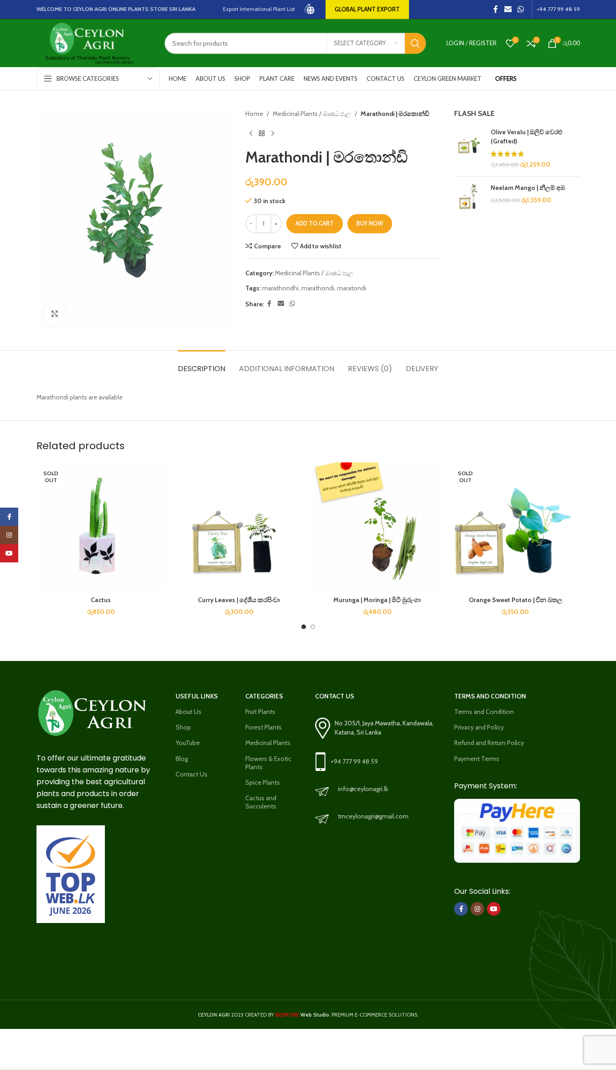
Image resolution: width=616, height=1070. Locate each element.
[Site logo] (310, 9)
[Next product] (272, 133)
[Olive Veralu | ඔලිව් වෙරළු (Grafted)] (469, 148)
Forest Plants (263, 727)
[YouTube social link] (494, 909)
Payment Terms (476, 759)
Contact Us (191, 774)
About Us (189, 712)
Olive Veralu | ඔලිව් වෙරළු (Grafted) (526, 136)
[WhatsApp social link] (520, 9)
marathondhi (280, 288)
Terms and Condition (484, 712)
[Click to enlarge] (54, 313)
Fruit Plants (260, 712)
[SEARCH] (415, 43)
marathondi (317, 288)
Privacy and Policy (479, 727)
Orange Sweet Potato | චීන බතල (515, 600)
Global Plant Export (367, 9)
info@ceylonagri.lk (363, 789)
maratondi (351, 288)
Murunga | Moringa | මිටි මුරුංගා (377, 600)
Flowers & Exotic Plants (268, 763)
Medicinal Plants (267, 743)
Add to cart (314, 223)
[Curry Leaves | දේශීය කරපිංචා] (239, 527)
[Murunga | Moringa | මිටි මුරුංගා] (377, 527)
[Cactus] (101, 527)
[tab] (201, 364)
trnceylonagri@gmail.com (373, 816)
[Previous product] (250, 133)
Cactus (101, 600)
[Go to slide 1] (303, 626)
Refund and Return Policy (489, 743)
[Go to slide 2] (313, 626)
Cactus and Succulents (260, 802)
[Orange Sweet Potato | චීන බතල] (515, 527)
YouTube (188, 743)
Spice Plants (262, 782)
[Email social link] (507, 9)
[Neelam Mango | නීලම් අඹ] (469, 198)
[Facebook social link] (495, 9)
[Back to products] (261, 133)
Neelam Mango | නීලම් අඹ (528, 188)
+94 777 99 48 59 (354, 761)
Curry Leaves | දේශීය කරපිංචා (239, 600)
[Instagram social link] (477, 909)
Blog (182, 759)
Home (254, 114)
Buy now (370, 223)
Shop (183, 727)
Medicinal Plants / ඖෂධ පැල (312, 114)
